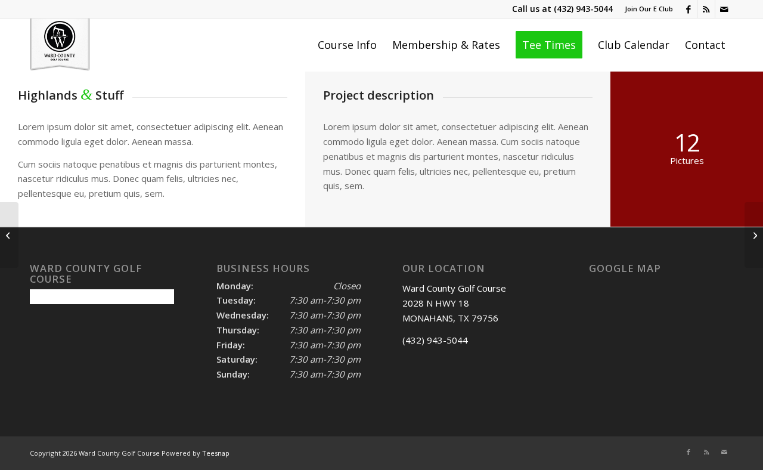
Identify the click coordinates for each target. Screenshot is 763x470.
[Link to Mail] (724, 9)
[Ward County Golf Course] (60, 44)
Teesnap (215, 453)
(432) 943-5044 (583, 8)
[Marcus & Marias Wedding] (9, 235)
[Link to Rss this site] (706, 9)
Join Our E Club (649, 8)
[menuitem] (646, 9)
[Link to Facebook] (688, 9)
